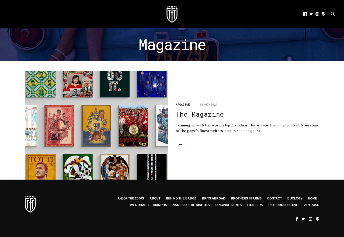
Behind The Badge (181, 198)
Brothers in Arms (246, 198)
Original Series (228, 205)
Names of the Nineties (191, 205)
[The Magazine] (96, 125)
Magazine (183, 104)
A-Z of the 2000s (131, 198)
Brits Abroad (213, 198)
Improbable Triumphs (148, 205)
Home (312, 198)
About (155, 198)
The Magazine (200, 114)
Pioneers (255, 205)
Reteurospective (283, 205)
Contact (274, 198)
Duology (294, 198)
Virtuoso (311, 205)
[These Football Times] (172, 14)
